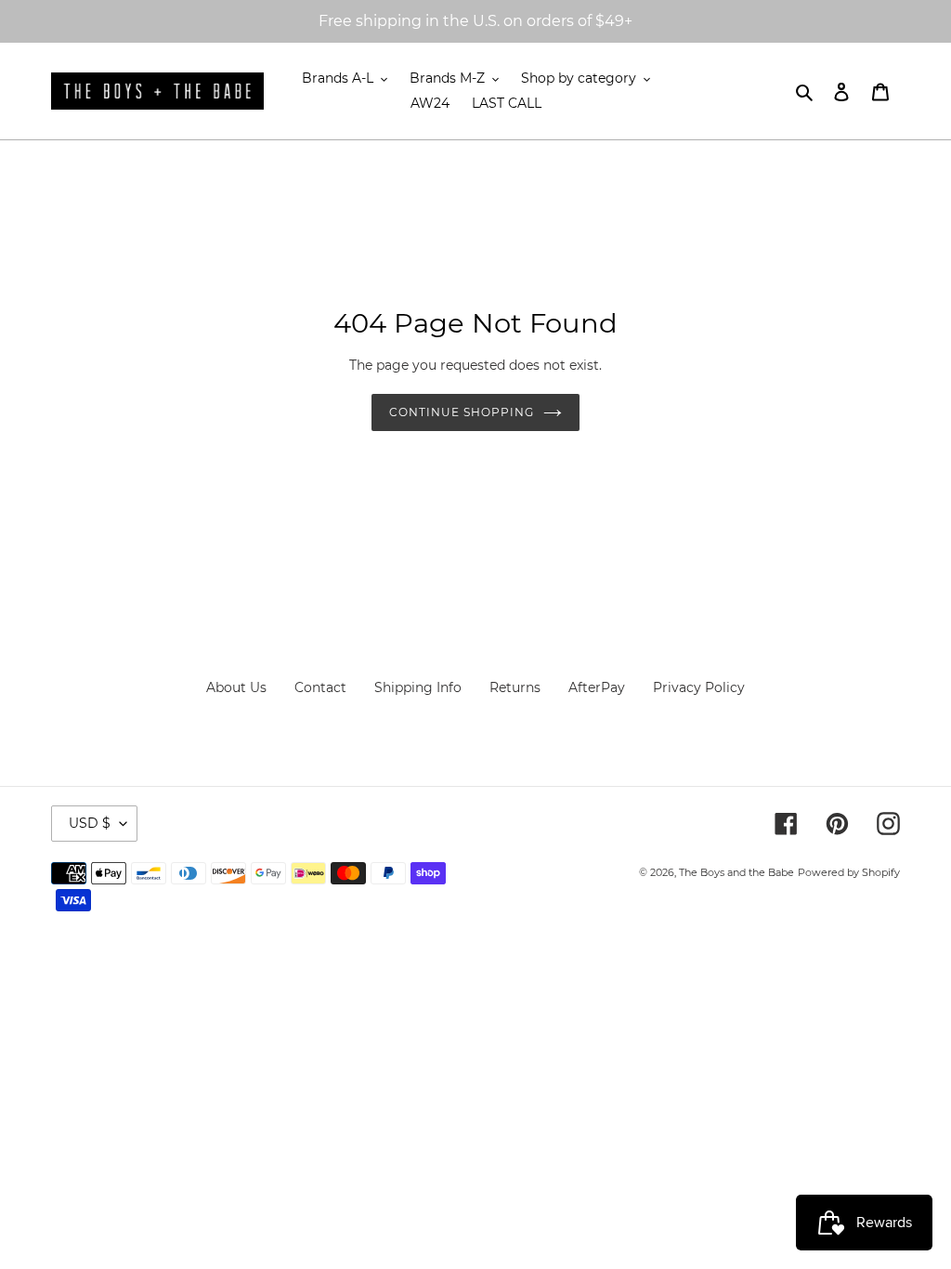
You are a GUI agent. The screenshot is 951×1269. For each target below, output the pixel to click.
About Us (236, 687)
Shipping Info (418, 687)
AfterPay (596, 687)
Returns (515, 687)
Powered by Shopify (849, 872)
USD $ (90, 823)
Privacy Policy (699, 687)
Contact (320, 687)
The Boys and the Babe (736, 872)
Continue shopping (461, 412)
